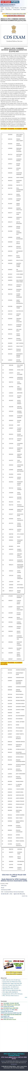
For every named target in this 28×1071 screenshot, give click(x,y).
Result (2, 887)
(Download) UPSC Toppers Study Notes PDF (12, 983)
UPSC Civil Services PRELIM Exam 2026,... (12, 990)
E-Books (2, 9)
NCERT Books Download (6, 1013)
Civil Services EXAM (6, 889)
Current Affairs (9, 9)
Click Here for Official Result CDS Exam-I (14, 875)
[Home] (10, 2)
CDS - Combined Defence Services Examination (12, 891)
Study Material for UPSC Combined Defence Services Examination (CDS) (14, 880)
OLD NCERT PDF (5, 1016)
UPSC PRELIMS (15, 7)
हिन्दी (1, 11)
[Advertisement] (14, 912)
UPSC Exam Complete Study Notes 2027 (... (12, 985)
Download (23, 9)
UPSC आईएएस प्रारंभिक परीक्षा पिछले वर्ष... (10, 992)
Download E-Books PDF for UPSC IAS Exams (12, 993)
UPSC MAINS (23, 7)
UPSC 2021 (4, 885)
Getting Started (16, 9)
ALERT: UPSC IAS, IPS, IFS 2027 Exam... (11, 980)
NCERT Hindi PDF (17, 1013)
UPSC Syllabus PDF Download (7, 1006)
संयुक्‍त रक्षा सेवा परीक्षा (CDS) (19, 893)
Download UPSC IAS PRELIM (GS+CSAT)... (12, 981)
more (26, 997)
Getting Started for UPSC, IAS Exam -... (11, 988)
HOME (2, 7)
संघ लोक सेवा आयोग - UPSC (6, 893)
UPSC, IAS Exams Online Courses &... (10, 995)
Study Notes (7, 7)
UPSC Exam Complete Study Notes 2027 (15, 13)
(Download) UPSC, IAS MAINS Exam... (11, 987)
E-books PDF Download (7, 1011)
